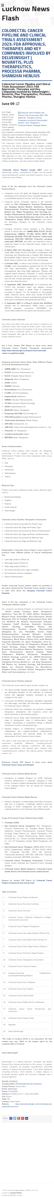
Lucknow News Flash (26, 13)
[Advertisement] (27, 1154)
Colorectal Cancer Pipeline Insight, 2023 (22, 170)
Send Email (12, 1089)
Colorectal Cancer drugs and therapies (18, 765)
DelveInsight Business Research (29, 1084)
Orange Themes (16, 1193)
